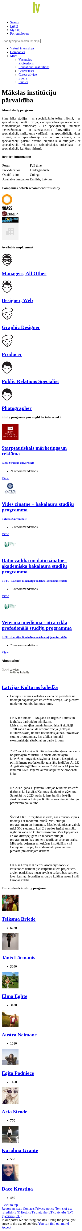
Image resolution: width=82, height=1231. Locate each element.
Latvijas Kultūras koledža (30, 687)
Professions (26, 63)
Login (14, 26)
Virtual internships (22, 48)
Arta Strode (14, 1111)
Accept (6, 1227)
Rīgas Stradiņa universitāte (18, 462)
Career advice (28, 74)
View (5, 478)
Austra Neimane (19, 1034)
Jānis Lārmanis (18, 957)
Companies (17, 52)
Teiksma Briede (19, 919)
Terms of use (63, 1208)
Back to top (10, 1205)
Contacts (28, 1208)
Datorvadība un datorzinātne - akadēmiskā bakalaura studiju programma (34, 566)
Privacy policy (44, 1208)
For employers (19, 33)
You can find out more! (53, 1223)
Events (23, 78)
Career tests (26, 71)
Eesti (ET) (28, 1212)
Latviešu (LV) (63, 1212)
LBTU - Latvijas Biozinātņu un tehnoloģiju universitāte (34, 580)
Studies (23, 82)
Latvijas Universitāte (14, 518)
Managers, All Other (24, 273)
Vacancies (25, 59)
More (14, 56)
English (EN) (11, 1212)
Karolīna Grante (20, 1150)
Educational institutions (34, 67)
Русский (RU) (11, 1216)
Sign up (15, 29)
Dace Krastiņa (17, 1189)
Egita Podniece (18, 1073)
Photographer (17, 408)
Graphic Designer (21, 327)
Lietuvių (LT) (45, 1212)
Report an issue (12, 1208)
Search (14, 22)
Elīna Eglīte (14, 996)
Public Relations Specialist (30, 381)
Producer (12, 354)
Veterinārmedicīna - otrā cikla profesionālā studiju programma (37, 625)
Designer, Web (17, 300)
